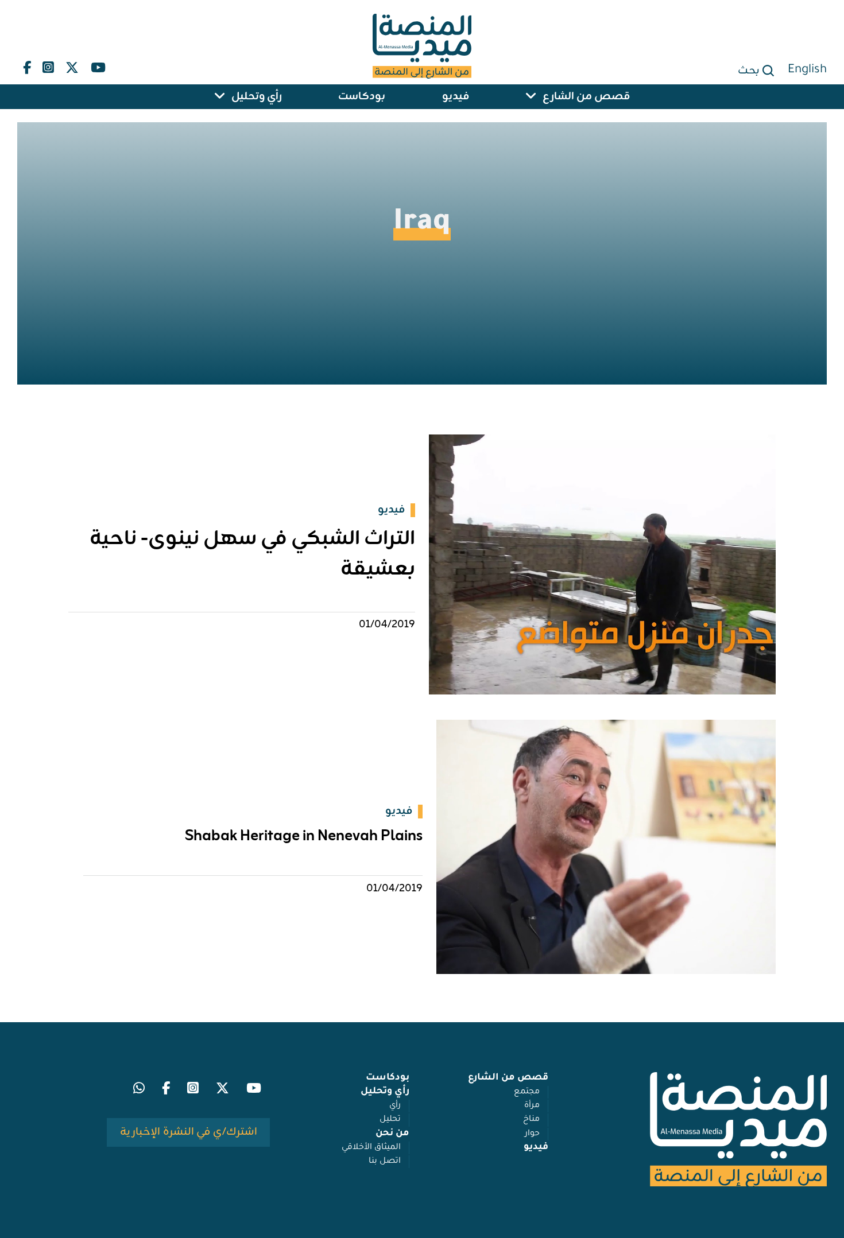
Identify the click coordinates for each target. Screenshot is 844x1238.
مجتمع (527, 1092)
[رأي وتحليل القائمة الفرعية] (220, 96)
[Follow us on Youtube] (97, 65)
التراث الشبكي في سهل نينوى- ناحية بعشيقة (252, 554)
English (807, 70)
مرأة (532, 1106)
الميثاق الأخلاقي (371, 1147)
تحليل (390, 1119)
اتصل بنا (385, 1161)
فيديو (455, 96)
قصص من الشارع (586, 96)
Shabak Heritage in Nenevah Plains (304, 836)
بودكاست (361, 96)
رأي (395, 1106)
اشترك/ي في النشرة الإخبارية (188, 1132)
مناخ (531, 1119)
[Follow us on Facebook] (27, 65)
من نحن (392, 1134)
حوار (532, 1134)
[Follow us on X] (72, 65)
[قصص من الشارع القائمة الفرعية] (531, 96)
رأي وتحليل (256, 96)
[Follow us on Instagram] (48, 65)
